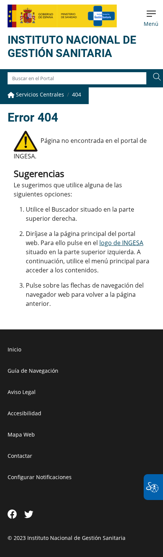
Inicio (14, 349)
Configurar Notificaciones (40, 477)
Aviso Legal (22, 392)
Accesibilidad (24, 413)
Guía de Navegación (33, 370)
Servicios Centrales (39, 94)
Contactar (20, 455)
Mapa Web (21, 434)
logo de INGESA (121, 243)
